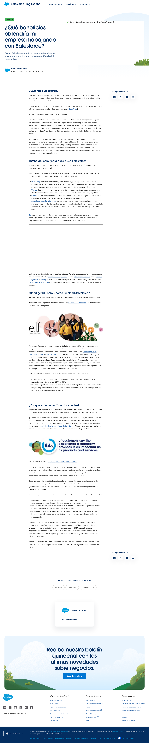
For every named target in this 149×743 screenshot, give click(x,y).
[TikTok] (31, 709)
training (43, 279)
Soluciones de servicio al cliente (131, 707)
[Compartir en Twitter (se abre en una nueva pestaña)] (120, 97)
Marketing (35, 181)
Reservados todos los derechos (59, 732)
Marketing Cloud (89, 352)
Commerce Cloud (36, 354)
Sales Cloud (72, 587)
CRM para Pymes (127, 700)
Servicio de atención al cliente (43, 201)
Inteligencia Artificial (82, 277)
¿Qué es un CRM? (55, 704)
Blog (87, 721)
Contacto (93, 738)
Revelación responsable (81, 738)
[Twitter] (10, 709)
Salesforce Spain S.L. (118, 732)
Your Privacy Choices (128, 738)
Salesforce (73, 109)
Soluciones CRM (55, 710)
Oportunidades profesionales (94, 704)
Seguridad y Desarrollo (92, 710)
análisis (99, 277)
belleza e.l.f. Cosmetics (77, 302)
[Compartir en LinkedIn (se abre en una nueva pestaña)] (114, 97)
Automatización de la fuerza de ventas (133, 704)
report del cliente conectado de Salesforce (56, 426)
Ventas (34, 190)
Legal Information (35, 738)
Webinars (124, 717)
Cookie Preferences (109, 738)
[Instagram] (21, 709)
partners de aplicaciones (39, 282)
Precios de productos (56, 717)
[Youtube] (26, 709)
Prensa (88, 707)
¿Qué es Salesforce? (56, 700)
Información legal (91, 717)
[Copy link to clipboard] (133, 97)
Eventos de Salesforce (128, 721)
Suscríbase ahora (74, 676)
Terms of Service (48, 738)
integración (33, 279)
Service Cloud (50, 354)
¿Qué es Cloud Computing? (58, 707)
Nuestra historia (90, 700)
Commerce (35, 195)
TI (30, 215)
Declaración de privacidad (63, 738)
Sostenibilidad (90, 714)
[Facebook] (5, 709)
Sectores (124, 714)
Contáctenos (54, 721)
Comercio (9, 19)
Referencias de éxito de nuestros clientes (62, 714)
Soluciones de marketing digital (131, 710)
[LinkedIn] (16, 709)
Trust (99, 738)
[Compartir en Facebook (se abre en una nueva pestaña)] (127, 97)
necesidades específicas (57, 277)
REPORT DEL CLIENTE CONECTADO (62, 462)
